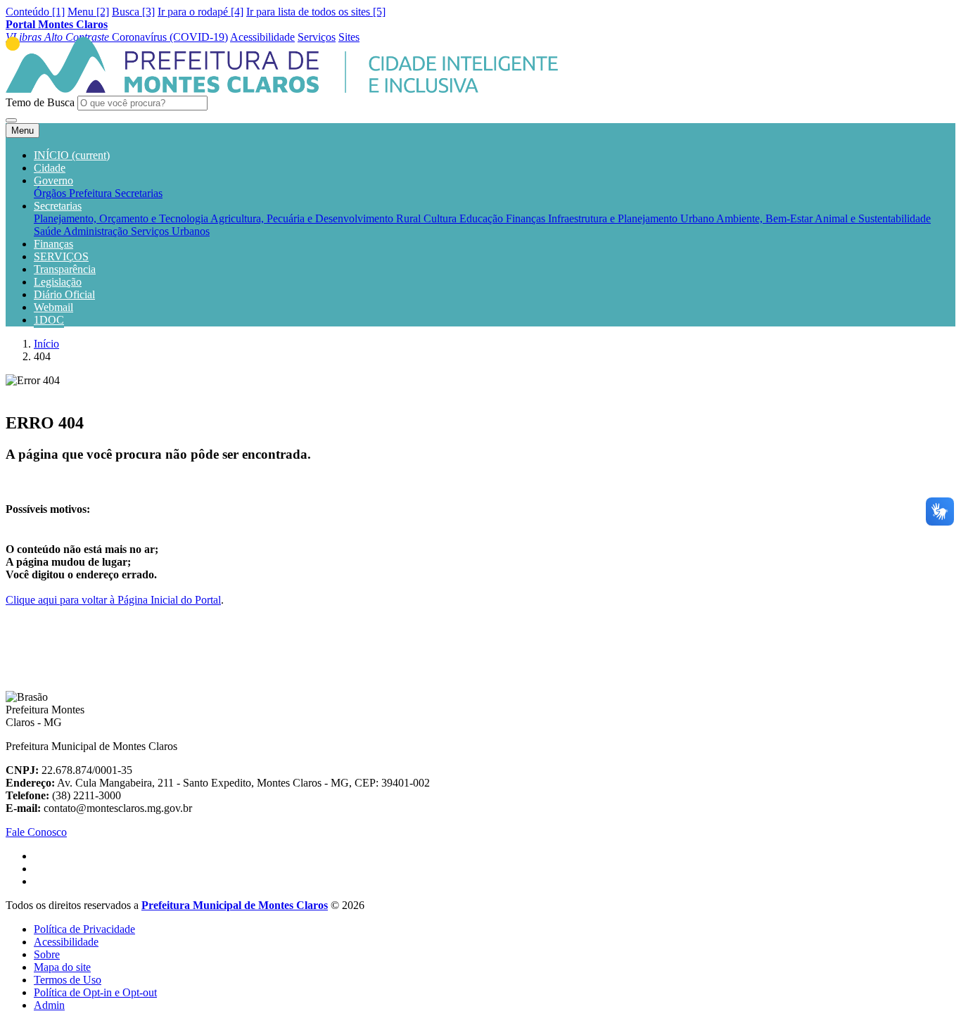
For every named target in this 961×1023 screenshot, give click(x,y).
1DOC (49, 320)
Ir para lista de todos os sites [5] (316, 12)
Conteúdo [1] (35, 12)
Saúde (48, 231)
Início (46, 344)
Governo (53, 180)
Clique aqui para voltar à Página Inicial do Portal (113, 600)
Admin (49, 1005)
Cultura (441, 218)
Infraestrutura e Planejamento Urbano (632, 218)
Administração (97, 231)
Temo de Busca (40, 102)
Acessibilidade (66, 942)
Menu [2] (88, 12)
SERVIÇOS (61, 256)
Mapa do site (62, 967)
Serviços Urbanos (170, 231)
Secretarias (139, 193)
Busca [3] (133, 12)
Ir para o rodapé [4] (200, 12)
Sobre (47, 954)
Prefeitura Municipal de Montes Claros (234, 905)
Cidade (49, 168)
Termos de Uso (67, 980)
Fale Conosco (36, 832)
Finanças (527, 218)
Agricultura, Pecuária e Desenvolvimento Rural (317, 218)
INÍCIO (72, 155)
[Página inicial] (282, 89)
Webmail (53, 307)
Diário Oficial (64, 294)
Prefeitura (92, 193)
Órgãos (51, 193)
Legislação (58, 282)
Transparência (65, 269)
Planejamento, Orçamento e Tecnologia (122, 218)
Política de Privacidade (84, 929)
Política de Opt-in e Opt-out (95, 992)
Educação (482, 218)
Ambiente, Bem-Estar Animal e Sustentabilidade (823, 218)
